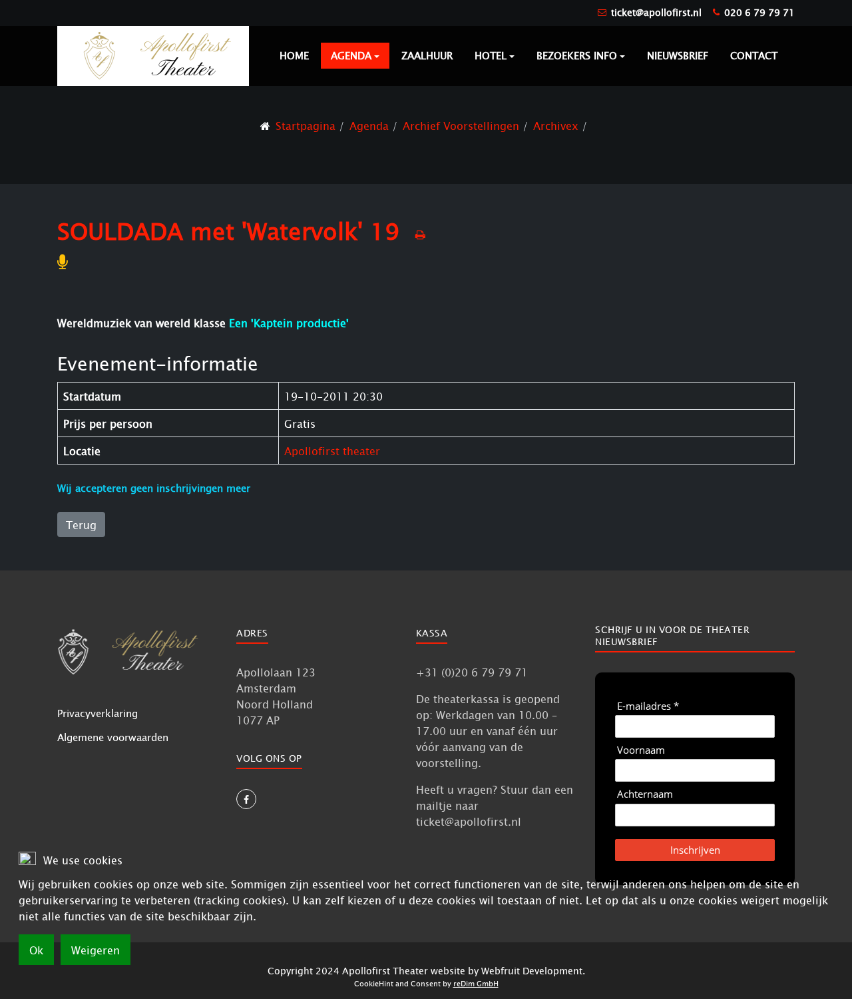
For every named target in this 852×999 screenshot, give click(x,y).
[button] (355, 56)
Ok (36, 949)
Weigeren (95, 949)
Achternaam (645, 794)
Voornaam (641, 750)
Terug (81, 524)
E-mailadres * (648, 706)
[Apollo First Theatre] (153, 55)
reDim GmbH (476, 983)
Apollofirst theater (332, 450)
